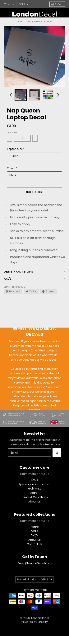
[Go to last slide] (11, 95)
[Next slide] (58, 95)
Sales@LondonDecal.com (35, 563)
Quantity (12, 132)
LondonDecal (40, 618)
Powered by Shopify (34, 622)
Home (20, 21)
